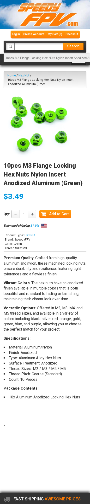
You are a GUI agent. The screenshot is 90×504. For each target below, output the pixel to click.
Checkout (72, 34)
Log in (16, 34)
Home (11, 75)
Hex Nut (23, 75)
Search (73, 46)
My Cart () (55, 34)
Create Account (33, 34)
